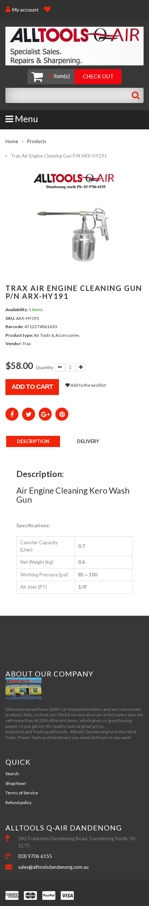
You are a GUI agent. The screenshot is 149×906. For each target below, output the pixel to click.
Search (12, 773)
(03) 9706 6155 (35, 856)
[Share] (11, 414)
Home (11, 141)
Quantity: (45, 367)
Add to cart (32, 386)
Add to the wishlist (88, 385)
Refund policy (18, 802)
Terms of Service (21, 792)
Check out (98, 76)
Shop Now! (15, 783)
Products (36, 141)
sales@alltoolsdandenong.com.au (53, 867)
